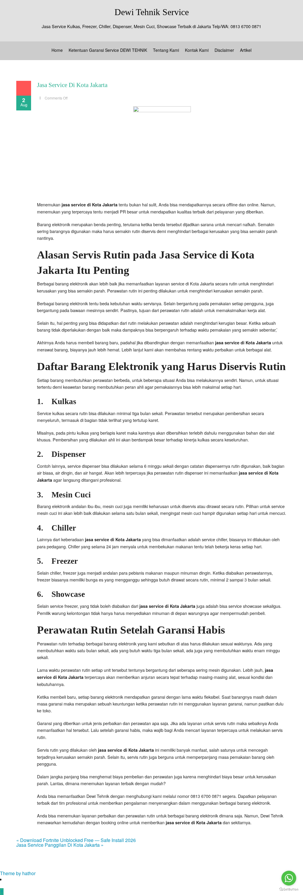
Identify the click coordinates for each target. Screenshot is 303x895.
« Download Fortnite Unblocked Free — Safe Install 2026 (76, 840)
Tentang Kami (166, 50)
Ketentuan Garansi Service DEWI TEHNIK (108, 50)
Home (57, 50)
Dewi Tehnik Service (152, 12)
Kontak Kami (197, 50)
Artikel (246, 50)
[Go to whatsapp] (288, 878)
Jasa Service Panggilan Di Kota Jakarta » (60, 844)
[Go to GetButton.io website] (288, 889)
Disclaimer (224, 50)
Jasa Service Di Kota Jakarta (72, 85)
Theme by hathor (18, 873)
